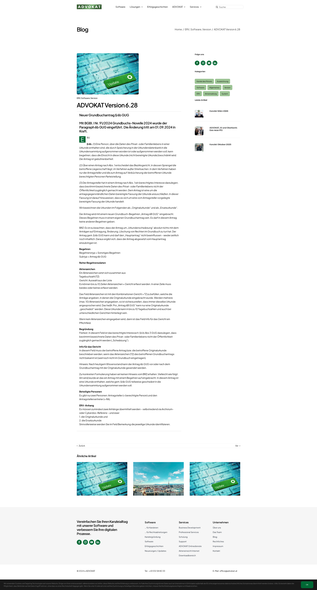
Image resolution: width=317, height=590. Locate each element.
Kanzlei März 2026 (219, 111)
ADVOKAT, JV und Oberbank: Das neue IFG (223, 129)
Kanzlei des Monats (204, 81)
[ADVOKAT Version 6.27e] (215, 479)
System (225, 94)
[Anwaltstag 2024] (158, 479)
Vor (236, 445)
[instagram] (203, 63)
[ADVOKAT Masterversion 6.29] (102, 479)
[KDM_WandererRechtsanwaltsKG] (199, 111)
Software (85, 98)
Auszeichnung (222, 81)
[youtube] (209, 63)
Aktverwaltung (211, 94)
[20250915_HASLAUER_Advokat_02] (199, 144)
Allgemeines (214, 87)
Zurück (82, 445)
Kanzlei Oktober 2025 (220, 144)
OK (307, 585)
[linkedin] (215, 63)
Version (93, 98)
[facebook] (197, 63)
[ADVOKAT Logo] (89, 5)
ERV (78, 98)
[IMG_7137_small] (199, 127)
